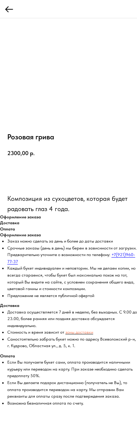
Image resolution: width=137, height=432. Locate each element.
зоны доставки (79, 332)
